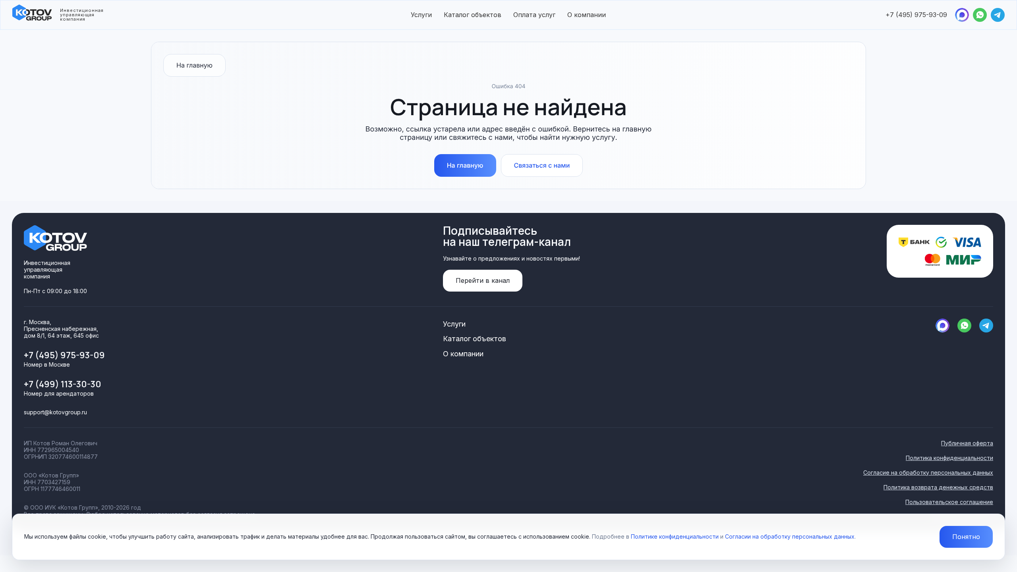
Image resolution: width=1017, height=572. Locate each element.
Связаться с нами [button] (542, 165)
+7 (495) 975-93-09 (916, 15)
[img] (962, 15)
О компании (586, 15)
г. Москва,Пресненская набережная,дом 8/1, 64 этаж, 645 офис (61, 329)
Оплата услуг (534, 15)
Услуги (421, 15)
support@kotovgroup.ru (55, 412)
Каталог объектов (472, 15)
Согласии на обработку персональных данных (790, 536)
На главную (194, 65)
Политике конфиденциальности (675, 536)
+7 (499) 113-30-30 (62, 384)
